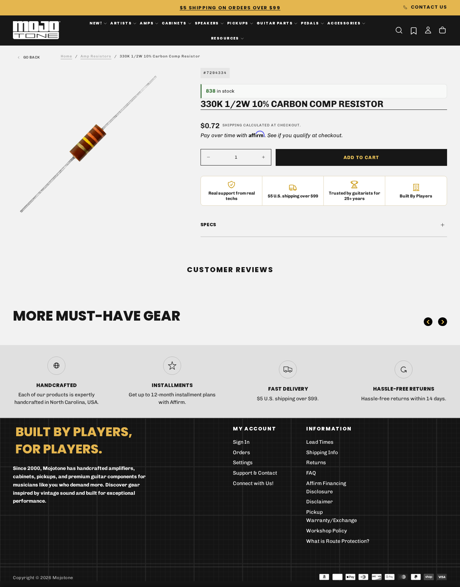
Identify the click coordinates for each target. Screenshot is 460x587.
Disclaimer (319, 502)
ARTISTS (121, 23)
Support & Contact (255, 473)
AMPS (146, 23)
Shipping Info (322, 452)
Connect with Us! (253, 483)
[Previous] (428, 321)
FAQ (311, 473)
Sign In (241, 442)
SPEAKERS (207, 23)
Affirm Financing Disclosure (326, 487)
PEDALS (310, 23)
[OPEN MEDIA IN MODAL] (154, 208)
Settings (243, 463)
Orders (241, 452)
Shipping (232, 125)
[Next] (442, 321)
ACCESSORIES (344, 23)
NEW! (95, 23)
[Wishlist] (413, 30)
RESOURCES (225, 38)
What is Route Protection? (337, 541)
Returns (316, 463)
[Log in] (428, 31)
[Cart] (442, 31)
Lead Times (320, 442)
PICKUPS (237, 23)
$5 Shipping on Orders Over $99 (230, 7)
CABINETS (174, 23)
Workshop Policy (326, 531)
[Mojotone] (73, 440)
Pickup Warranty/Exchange (331, 516)
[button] (399, 30)
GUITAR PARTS (275, 23)
